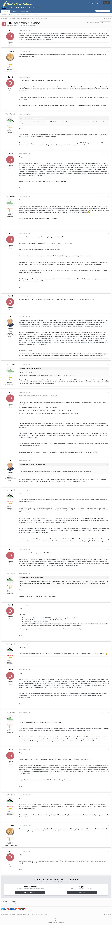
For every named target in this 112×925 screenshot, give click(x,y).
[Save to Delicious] (13, 909)
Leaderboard (35, 14)
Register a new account (30, 892)
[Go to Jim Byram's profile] (10, 57)
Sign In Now (82, 892)
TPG (10, 317)
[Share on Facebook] (5, 909)
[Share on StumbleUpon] (19, 909)
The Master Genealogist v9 (30, 25)
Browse (6, 11)
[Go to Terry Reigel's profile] (10, 120)
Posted (24, 30)
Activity (15, 11)
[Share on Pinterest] (24, 909)
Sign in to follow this (93, 22)
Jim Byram (10, 51)
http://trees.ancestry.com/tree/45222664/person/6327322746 (39, 342)
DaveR (11, 25)
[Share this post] (108, 30)
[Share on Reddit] (16, 909)
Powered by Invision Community (56, 922)
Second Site (26, 136)
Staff (18, 14)
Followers (103, 22)
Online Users (25, 14)
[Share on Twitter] (2, 909)
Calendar (11, 14)
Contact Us (56, 918)
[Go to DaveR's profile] (3, 24)
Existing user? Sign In (94, 3)
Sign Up (106, 2)
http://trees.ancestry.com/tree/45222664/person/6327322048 (77, 342)
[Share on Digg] (10, 909)
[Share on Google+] (8, 909)
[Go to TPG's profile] (10, 323)
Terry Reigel (10, 114)
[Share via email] (21, 909)
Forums (4, 14)
